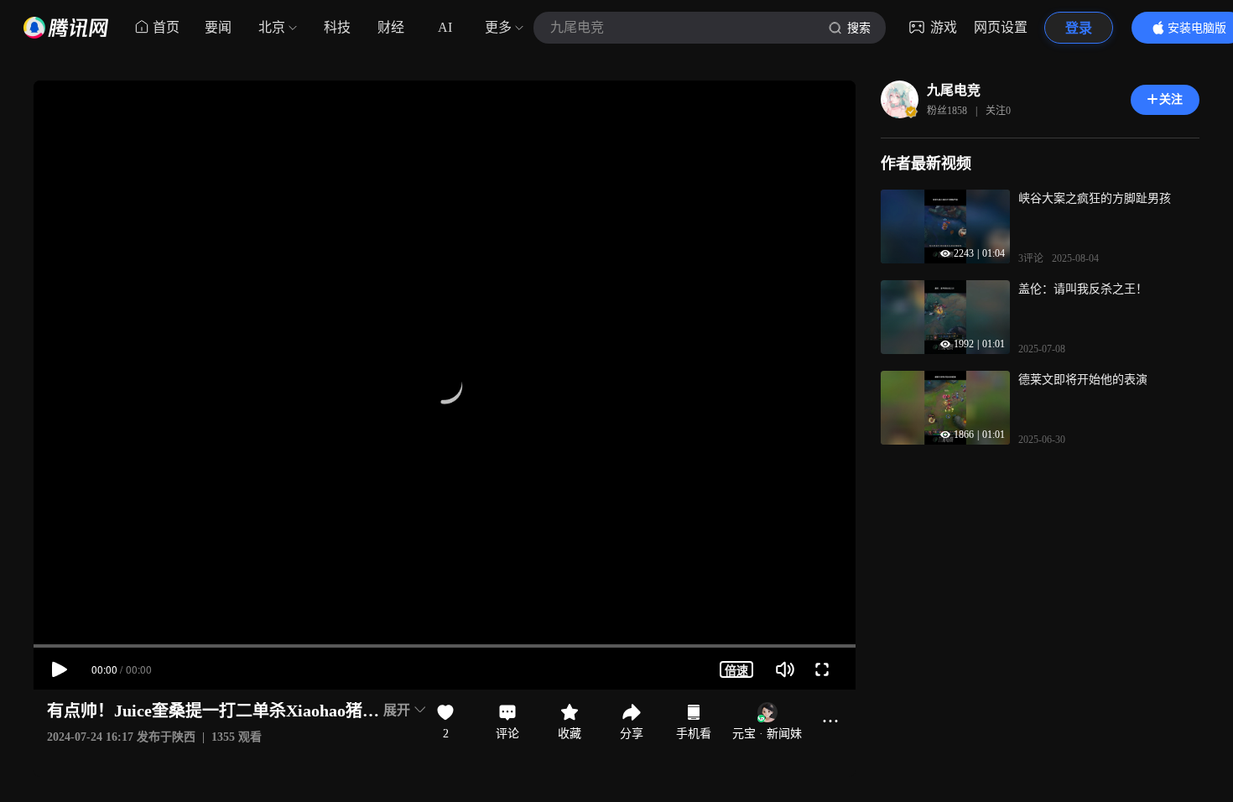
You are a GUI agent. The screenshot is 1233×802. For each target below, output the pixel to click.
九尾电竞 (954, 90)
